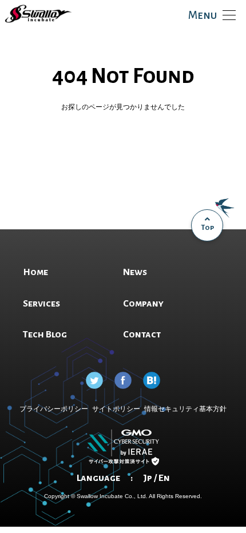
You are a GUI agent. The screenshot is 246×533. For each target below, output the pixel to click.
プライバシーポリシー (53, 409)
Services (41, 304)
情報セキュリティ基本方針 (185, 409)
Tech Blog (45, 334)
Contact (142, 334)
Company (143, 304)
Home (123, 166)
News (135, 272)
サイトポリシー (116, 409)
